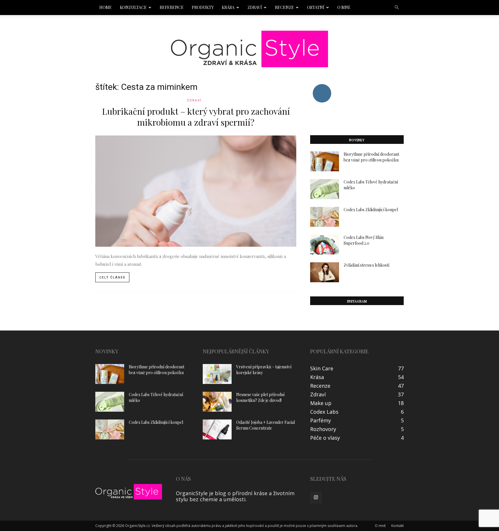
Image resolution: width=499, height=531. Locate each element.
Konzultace (133, 7)
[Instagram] (316, 497)
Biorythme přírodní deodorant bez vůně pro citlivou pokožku (371, 157)
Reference (172, 7)
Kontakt (397, 525)
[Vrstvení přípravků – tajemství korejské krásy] (217, 374)
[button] (397, 7)
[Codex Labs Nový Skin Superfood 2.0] (324, 245)
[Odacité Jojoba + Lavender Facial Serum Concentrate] (217, 429)
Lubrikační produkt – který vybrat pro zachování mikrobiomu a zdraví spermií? (196, 116)
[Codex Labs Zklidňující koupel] (324, 217)
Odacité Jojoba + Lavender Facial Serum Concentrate (265, 425)
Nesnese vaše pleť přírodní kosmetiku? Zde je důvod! (260, 397)
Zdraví (254, 7)
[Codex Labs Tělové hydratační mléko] (324, 189)
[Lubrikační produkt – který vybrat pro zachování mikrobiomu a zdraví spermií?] (195, 191)
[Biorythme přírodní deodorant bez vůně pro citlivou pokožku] (324, 161)
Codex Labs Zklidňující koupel (371, 209)
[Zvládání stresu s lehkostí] (324, 272)
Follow (322, 86)
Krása (228, 7)
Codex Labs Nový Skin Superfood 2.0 (363, 240)
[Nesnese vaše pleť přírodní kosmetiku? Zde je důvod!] (217, 402)
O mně (344, 7)
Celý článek (112, 277)
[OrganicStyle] (249, 49)
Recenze (284, 7)
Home (105, 7)
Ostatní (315, 7)
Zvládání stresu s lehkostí (366, 265)
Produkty (203, 7)
